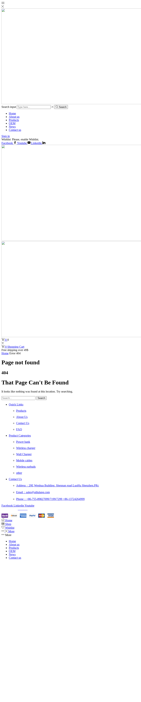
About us (14, 116)
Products (14, 120)
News (12, 126)
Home (12, 113)
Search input (8, 106)
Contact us (15, 129)
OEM (12, 123)
